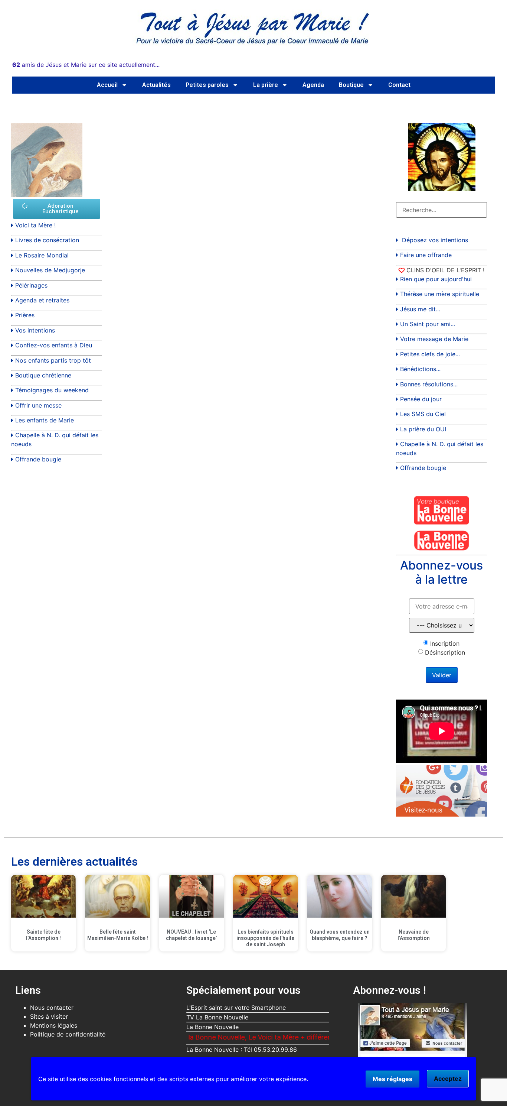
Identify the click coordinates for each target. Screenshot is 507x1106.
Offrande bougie (38, 459)
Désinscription (445, 652)
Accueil (107, 84)
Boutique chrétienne (43, 375)
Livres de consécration (47, 240)
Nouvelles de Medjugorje (50, 270)
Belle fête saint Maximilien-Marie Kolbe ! (117, 935)
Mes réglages (392, 1079)
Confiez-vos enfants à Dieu (53, 345)
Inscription (444, 643)
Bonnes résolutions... (429, 384)
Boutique (351, 84)
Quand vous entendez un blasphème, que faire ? (340, 935)
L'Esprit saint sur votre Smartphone (236, 1007)
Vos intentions (35, 330)
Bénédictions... (420, 369)
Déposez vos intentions (435, 240)
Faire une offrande (426, 255)
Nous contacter (51, 1007)
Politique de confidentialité (67, 1034)
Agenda (313, 84)
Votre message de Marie (434, 339)
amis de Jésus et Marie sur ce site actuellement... (86, 64)
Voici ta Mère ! (35, 225)
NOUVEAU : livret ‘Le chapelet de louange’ (191, 935)
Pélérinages (31, 285)
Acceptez (448, 1078)
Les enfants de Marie (44, 420)
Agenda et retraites (42, 300)
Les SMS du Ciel (423, 414)
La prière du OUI (423, 429)
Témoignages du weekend (52, 390)
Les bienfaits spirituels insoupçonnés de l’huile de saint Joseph (265, 938)
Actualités (156, 84)
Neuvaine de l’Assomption (414, 935)
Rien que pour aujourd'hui (436, 279)
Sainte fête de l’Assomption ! (43, 935)
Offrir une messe (38, 405)
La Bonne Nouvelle (212, 1027)
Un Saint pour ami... (427, 324)
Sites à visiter (49, 1016)
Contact (399, 84)
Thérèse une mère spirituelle (439, 294)
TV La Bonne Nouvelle (217, 1017)
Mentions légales (53, 1025)
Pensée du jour (421, 399)
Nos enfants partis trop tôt (53, 360)
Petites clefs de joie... (430, 354)
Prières (25, 315)
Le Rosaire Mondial (42, 255)
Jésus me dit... (420, 309)
